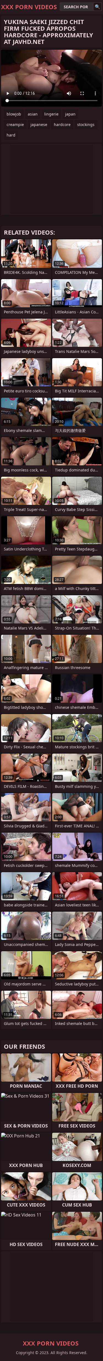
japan (70, 114)
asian (33, 114)
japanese (38, 124)
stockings (85, 124)
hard (11, 135)
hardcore (62, 124)
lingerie (51, 114)
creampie (15, 124)
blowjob (14, 114)
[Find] (97, 7)
